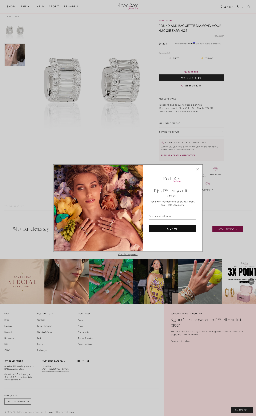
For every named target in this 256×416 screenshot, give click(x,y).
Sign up (172, 228)
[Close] (198, 169)
